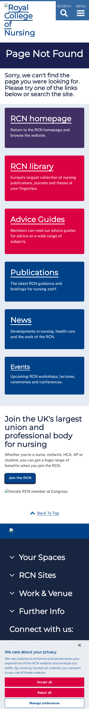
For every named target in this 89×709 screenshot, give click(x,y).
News (21, 320)
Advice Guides (37, 219)
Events (20, 366)
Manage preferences (44, 703)
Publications (34, 272)
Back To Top (48, 513)
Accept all (44, 682)
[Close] (79, 645)
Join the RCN (20, 478)
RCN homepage (40, 118)
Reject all (44, 692)
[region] (44, 674)
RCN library (31, 166)
